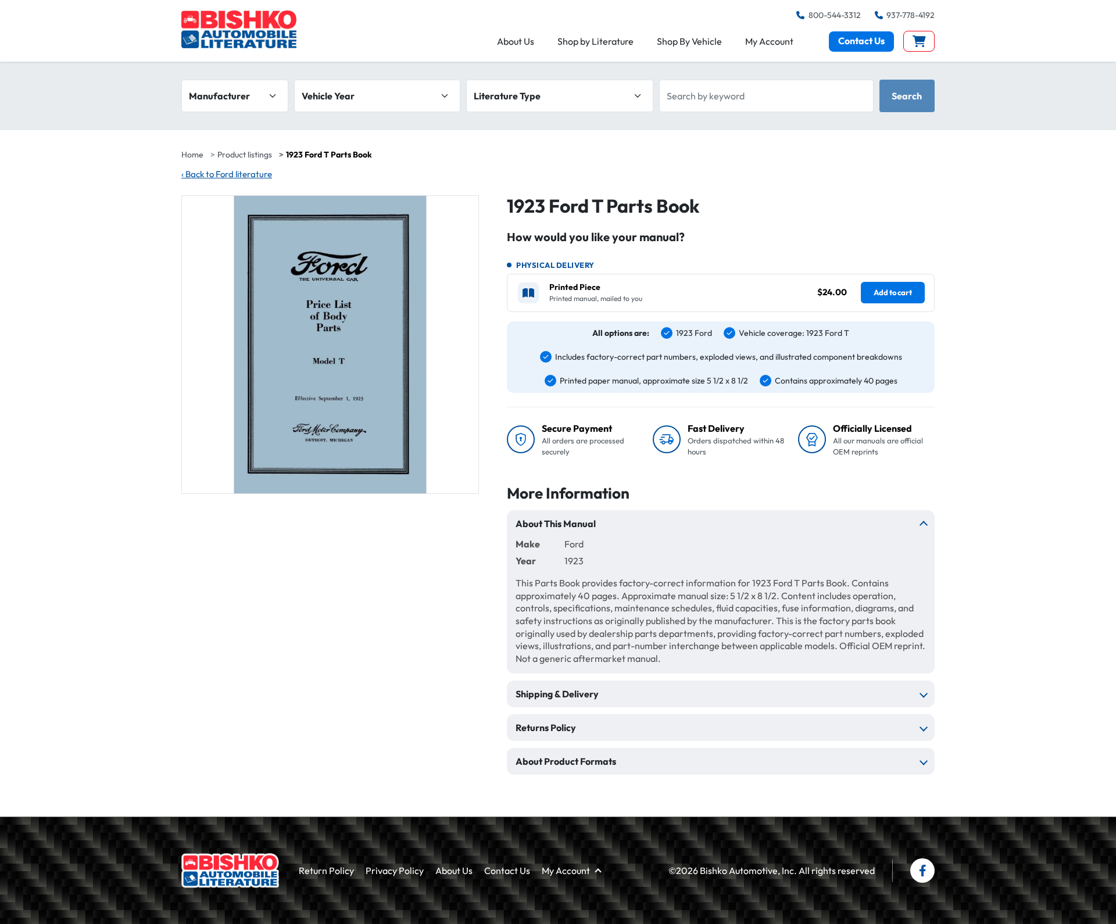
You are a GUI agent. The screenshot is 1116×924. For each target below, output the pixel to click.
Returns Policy (546, 727)
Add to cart (893, 292)
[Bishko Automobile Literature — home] (238, 29)
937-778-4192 (910, 15)
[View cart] (919, 41)
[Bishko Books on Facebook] (922, 870)
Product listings (244, 154)
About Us (515, 41)
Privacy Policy (395, 870)
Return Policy (326, 870)
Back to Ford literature (226, 174)
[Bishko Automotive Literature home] (230, 870)
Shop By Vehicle (689, 41)
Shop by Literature (595, 41)
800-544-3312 (834, 15)
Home (192, 154)
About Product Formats (566, 761)
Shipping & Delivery (557, 694)
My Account (769, 41)
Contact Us (861, 40)
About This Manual (556, 523)
